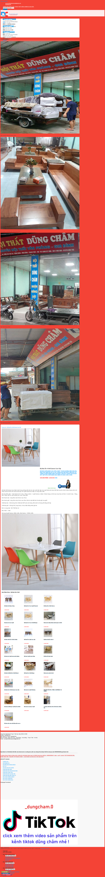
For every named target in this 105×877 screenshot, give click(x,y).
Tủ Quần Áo (7, 33)
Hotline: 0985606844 (6, 874)
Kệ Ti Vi (4, 28)
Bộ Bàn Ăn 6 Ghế (8, 28)
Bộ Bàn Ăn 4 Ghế (8, 27)
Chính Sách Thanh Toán (8, 772)
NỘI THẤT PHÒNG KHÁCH (9, 24)
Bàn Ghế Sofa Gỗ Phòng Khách (11, 21)
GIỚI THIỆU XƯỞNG (7, 852)
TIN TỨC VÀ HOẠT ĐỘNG (8, 767)
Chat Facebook (5, 873)
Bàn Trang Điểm (8, 37)
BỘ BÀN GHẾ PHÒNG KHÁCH (9, 764)
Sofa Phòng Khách (8, 20)
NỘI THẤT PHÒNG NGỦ (9, 32)
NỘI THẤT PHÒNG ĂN (9, 26)
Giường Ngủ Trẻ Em (9, 35)
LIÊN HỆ (5, 40)
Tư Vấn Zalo (4, 871)
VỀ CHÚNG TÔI (6, 763)
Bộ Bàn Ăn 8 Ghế (8, 29)
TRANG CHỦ (5, 761)
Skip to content (4, 1)
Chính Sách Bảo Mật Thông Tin (9, 775)
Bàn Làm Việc (7, 22)
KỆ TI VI (4, 766)
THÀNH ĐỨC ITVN (44, 848)
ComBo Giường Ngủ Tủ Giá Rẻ (11, 34)
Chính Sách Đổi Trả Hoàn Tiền (9, 773)
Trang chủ (4, 427)
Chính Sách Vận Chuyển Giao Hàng (10, 770)
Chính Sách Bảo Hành (7, 769)
